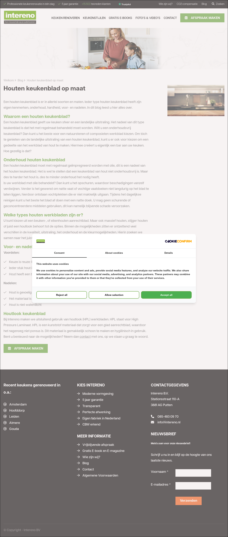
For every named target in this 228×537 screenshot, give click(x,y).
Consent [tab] (59, 252)
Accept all (166, 294)
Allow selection (114, 294)
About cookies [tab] (114, 252)
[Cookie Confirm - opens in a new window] (178, 241)
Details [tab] (168, 252)
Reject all (61, 294)
